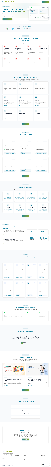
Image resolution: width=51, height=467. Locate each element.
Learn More (5, 105)
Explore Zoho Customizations (10, 153)
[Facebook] (9, 458)
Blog (15, 459)
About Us (38, 1)
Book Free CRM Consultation (7, 19)
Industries (28, 1)
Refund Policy (43, 455)
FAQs (15, 458)
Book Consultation (45, 1)
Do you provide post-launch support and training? (25, 417)
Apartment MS (34, 454)
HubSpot (25, 455)
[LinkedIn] (5, 458)
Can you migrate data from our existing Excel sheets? (25, 413)
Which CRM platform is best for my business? (25, 410)
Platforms (23, 1)
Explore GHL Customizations (10, 170)
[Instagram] (7, 458)
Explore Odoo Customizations (41, 170)
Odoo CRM (25, 458)
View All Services (25, 123)
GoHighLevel (25, 459)
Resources (33, 1)
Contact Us (16, 454)
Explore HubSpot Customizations (41, 153)
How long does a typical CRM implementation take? (25, 406)
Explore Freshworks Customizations (23, 170)
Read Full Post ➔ (6, 385)
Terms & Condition (43, 454)
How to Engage (17, 455)
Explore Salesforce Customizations (23, 153)
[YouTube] (3, 458)
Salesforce (25, 454)
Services (19, 1)
